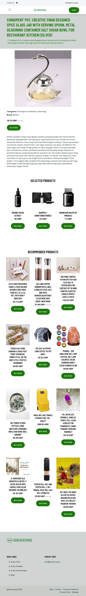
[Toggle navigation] (9, 10)
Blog (12, 575)
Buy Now (14, 128)
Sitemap (75, 592)
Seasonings (41, 111)
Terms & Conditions (70, 589)
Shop (74, 10)
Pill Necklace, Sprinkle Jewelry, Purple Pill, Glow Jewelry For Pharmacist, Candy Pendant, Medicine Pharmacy (68, 423)
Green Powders (17, 566)
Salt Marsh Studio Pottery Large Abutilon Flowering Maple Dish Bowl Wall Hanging (18, 429)
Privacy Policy (65, 592)
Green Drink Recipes (19, 570)
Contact (58, 589)
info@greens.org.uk (71, 3)
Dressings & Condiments (26, 111)
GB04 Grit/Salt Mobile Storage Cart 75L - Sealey (43, 418)
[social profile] (16, 3)
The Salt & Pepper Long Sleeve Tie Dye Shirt (43, 351)
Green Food (15, 562)
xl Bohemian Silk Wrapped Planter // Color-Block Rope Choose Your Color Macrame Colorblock (18, 484)
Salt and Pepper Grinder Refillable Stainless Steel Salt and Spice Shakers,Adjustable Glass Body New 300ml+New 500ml (43, 293)
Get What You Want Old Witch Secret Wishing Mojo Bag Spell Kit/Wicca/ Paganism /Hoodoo (68, 498)
